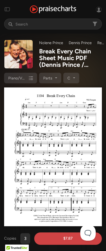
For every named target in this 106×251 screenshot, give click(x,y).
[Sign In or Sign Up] (99, 9)
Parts (47, 78)
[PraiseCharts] (53, 9)
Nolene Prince (51, 43)
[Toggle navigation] (7, 9)
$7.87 (68, 238)
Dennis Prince (80, 43)
